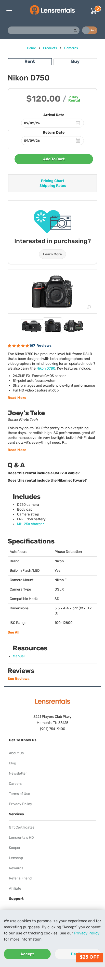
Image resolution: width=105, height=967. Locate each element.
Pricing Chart (52, 181)
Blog (12, 763)
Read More (17, 398)
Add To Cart (54, 159)
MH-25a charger (30, 524)
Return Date (53, 132)
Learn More (52, 254)
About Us (16, 753)
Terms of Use (19, 794)
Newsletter (18, 773)
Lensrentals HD (21, 837)
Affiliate (15, 888)
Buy (75, 61)
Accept (27, 954)
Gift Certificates (21, 827)
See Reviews (19, 679)
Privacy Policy (86, 933)
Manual (18, 656)
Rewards (16, 868)
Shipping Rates (53, 186)
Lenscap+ (17, 858)
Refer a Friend (20, 878)
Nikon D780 (45, 368)
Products (50, 48)
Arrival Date (53, 115)
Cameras (71, 48)
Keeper (14, 848)
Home (31, 48)
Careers (15, 783)
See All (13, 632)
